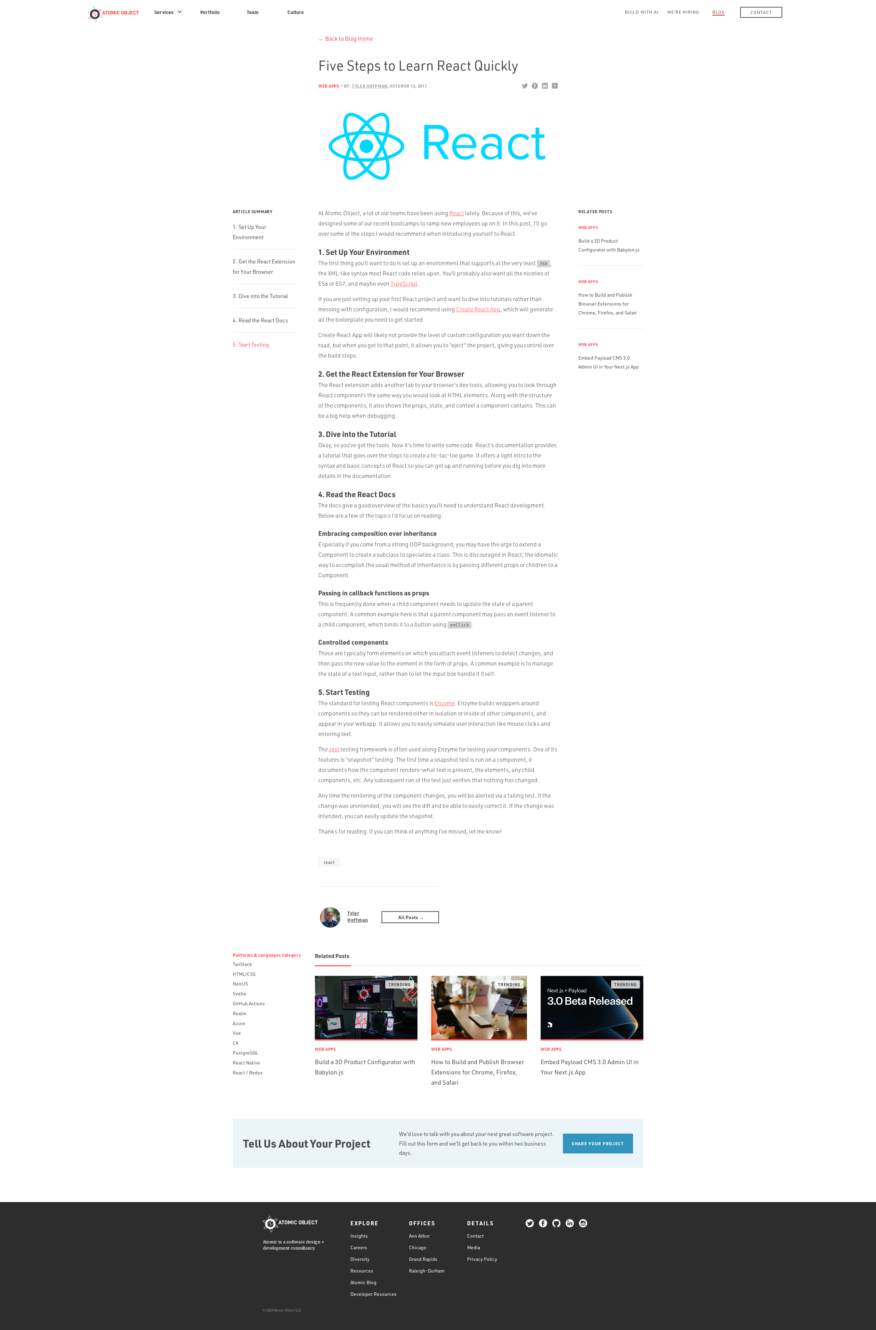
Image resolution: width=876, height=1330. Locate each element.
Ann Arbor (419, 1236)
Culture (295, 12)
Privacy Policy (482, 1259)
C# (236, 1043)
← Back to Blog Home (345, 38)
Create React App (478, 309)
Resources (361, 1271)
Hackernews (554, 86)
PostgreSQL (245, 1053)
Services (163, 12)
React (456, 213)
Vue (237, 1033)
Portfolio (210, 12)
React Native (246, 1063)
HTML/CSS (244, 974)
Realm (239, 1013)
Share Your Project (598, 1143)
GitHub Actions (249, 1003)
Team (253, 12)
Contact (761, 12)
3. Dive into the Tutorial (260, 296)
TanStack (242, 964)
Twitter (524, 86)
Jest (334, 749)
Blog (718, 12)
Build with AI (642, 12)
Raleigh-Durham (427, 1271)
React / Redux (248, 1072)
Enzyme (445, 703)
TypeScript (403, 283)
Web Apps (328, 86)
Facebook (534, 86)
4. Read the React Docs (260, 320)
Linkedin (544, 86)
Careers (358, 1247)
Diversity (360, 1259)
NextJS (240, 983)
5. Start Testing (251, 344)
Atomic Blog (363, 1282)
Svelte (239, 993)
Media (473, 1247)
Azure (239, 1023)
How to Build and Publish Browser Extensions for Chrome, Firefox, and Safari (607, 303)
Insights (359, 1236)
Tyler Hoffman (357, 916)
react (329, 862)
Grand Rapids (423, 1259)
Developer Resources (373, 1294)
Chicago (417, 1247)
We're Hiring (683, 12)
